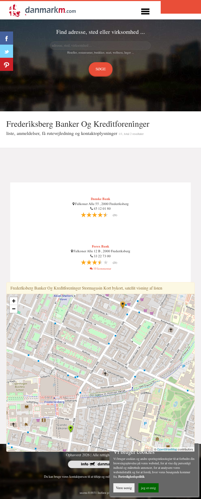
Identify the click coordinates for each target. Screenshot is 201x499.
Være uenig (124, 487)
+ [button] (13, 301)
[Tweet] (6, 51)
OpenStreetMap (167, 449)
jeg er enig (148, 487)
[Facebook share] (6, 38)
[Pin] (6, 64)
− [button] (13, 309)
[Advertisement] (100, 165)
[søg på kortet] (42, 9)
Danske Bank (100, 198)
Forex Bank (100, 246)
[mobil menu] (145, 10)
